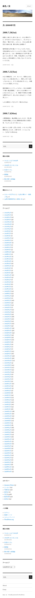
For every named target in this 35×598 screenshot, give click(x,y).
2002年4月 (7, 374)
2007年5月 (7, 296)
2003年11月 (7, 330)
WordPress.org (9, 519)
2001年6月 (7, 397)
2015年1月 (7, 273)
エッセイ (7, 487)
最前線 (6, 174)
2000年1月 (7, 437)
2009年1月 (7, 291)
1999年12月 (8, 439)
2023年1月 (7, 219)
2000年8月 (7, 420)
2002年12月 (8, 356)
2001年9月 (7, 390)
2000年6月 (7, 425)
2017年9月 (7, 263)
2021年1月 (7, 236)
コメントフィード (9, 517)
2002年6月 (7, 370)
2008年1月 (7, 293)
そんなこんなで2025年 (11, 160)
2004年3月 (7, 321)
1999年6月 (7, 453)
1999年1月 (7, 464)
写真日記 (7, 490)
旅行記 (6, 492)
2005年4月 (7, 312)
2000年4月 (7, 430)
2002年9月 (7, 363)
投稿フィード (8, 515)
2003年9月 (7, 335)
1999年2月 (7, 462)
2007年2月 (7, 300)
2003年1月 (7, 353)
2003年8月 (7, 337)
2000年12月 (8, 411)
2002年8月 (7, 365)
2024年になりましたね (11, 165)
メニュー (29, 6)
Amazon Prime (9, 485)
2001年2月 (7, 407)
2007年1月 (7, 303)
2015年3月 (7, 268)
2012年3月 (7, 284)
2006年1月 (7, 305)
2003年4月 (7, 346)
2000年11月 (7, 414)
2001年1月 (7, 409)
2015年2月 (7, 270)
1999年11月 (7, 441)
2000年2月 (7, 434)
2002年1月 (7, 381)
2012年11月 (7, 282)
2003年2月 (7, 351)
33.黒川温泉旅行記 (9, 199)
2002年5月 (7, 372)
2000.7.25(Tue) (10, 71)
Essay (4, 589)
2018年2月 (7, 254)
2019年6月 (7, 245)
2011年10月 (7, 289)
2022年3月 (7, 229)
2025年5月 (7, 212)
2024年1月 (7, 215)
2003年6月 (7, 342)
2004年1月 (7, 326)
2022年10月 (8, 224)
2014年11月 (7, 277)
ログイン (7, 512)
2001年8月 (7, 393)
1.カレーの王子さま (10, 194)
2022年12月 (8, 222)
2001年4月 (7, 402)
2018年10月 (7, 252)
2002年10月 (8, 360)
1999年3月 (7, 460)
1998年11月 (7, 469)
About (5, 585)
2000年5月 (7, 427)
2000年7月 (7, 423)
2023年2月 (7, 217)
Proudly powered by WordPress (16, 595)
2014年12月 (7, 275)
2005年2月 (7, 316)
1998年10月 (7, 471)
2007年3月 (7, 298)
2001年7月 (7, 395)
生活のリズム (8, 170)
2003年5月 (7, 344)
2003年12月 (7, 328)
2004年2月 (7, 323)
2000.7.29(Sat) (9, 32)
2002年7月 (7, 367)
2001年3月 (7, 404)
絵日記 (6, 499)
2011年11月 (7, 286)
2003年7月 (7, 340)
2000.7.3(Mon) (10, 113)
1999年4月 (7, 457)
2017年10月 (7, 261)
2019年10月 (7, 242)
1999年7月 (7, 450)
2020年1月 (7, 240)
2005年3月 (7, 314)
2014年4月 (7, 279)
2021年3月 (7, 231)
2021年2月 (7, 233)
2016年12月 (7, 266)
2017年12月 (7, 256)
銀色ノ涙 (6, 6)
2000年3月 (7, 432)
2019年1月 (7, 249)
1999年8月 (7, 448)
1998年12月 (7, 467)
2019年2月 (7, 247)
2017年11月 (7, 259)
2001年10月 (7, 388)
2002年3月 (7, 377)
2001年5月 (7, 400)
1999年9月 (7, 446)
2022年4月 (7, 226)
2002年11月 (7, 358)
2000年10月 (8, 416)
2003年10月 (7, 333)
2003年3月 (7, 349)
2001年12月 (7, 383)
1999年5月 (7, 455)
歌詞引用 (7, 496)
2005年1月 (7, 319)
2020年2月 (7, 238)
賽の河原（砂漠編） (10, 179)
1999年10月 (8, 444)
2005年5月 (7, 310)
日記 (12, 64)
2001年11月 (7, 386)
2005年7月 (7, 307)
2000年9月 (7, 418)
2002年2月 (7, 379)
